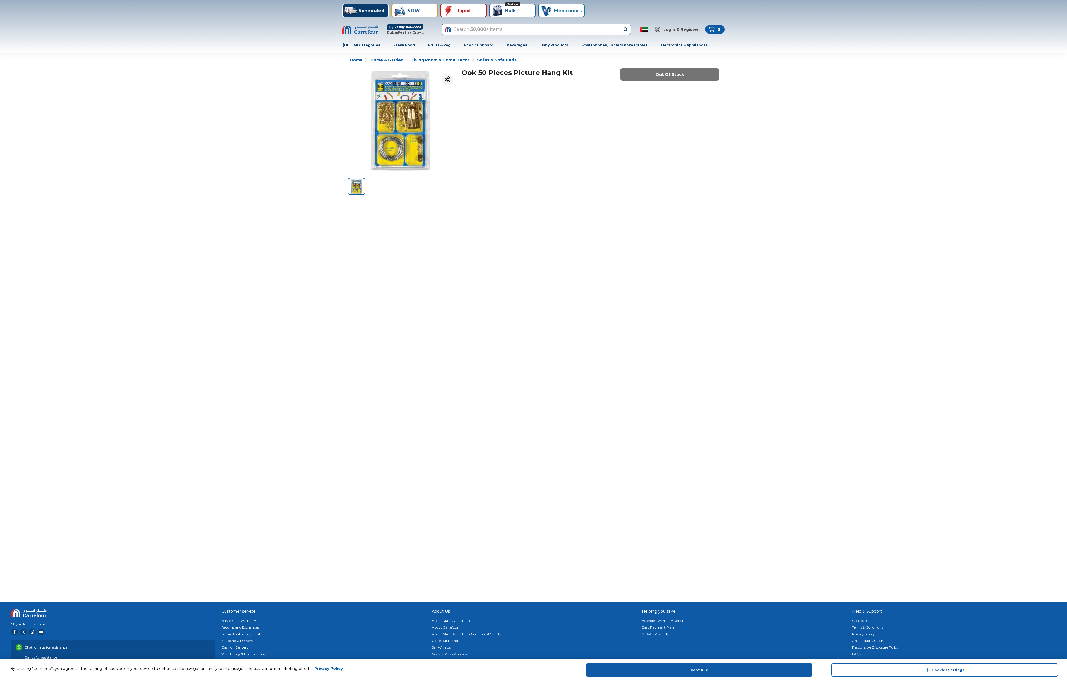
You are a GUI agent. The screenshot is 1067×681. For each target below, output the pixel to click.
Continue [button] (699, 670)
